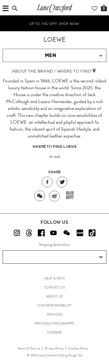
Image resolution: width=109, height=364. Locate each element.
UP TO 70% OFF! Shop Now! (54, 23)
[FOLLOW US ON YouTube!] (53, 232)
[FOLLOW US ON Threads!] (29, 232)
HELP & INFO (54, 278)
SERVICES (54, 314)
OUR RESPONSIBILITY (54, 305)
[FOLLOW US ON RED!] (80, 232)
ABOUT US (54, 296)
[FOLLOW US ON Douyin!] (92, 232)
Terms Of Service (29, 348)
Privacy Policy (54, 348)
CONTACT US (54, 287)
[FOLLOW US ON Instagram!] (17, 232)
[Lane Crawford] (54, 12)
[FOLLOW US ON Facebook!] (41, 232)
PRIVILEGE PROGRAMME (54, 323)
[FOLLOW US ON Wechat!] (67, 232)
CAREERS (54, 332)
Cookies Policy (78, 348)
